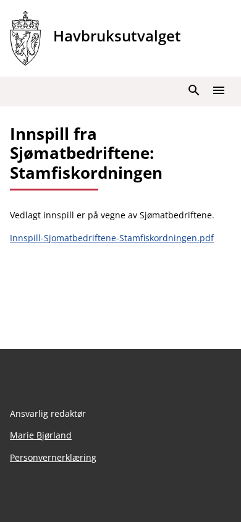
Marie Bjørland (41, 435)
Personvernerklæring (53, 457)
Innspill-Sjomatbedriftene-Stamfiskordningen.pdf (112, 238)
